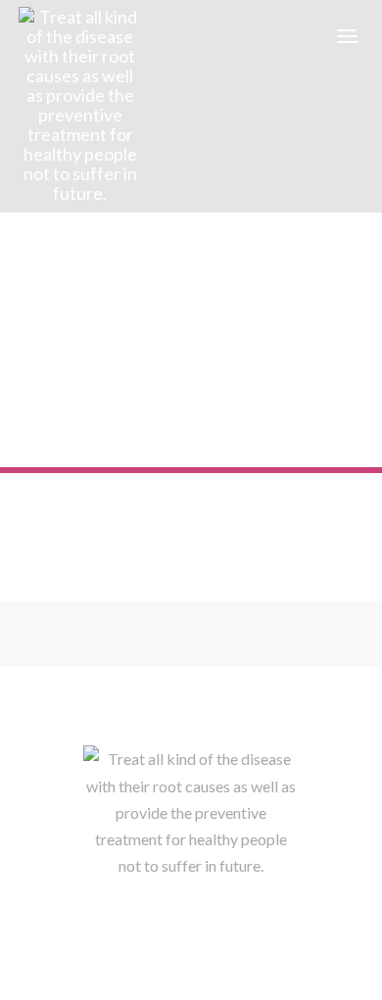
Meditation (87, 377)
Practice (154, 377)
